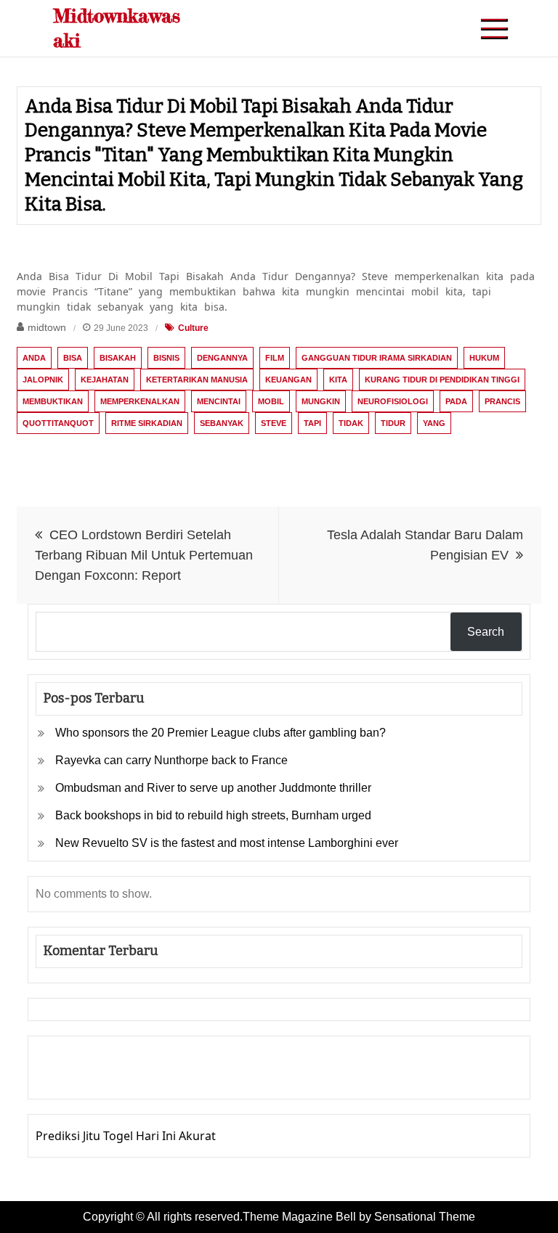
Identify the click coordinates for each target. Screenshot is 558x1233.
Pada (456, 401)
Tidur (393, 423)
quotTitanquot (58, 423)
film (274, 357)
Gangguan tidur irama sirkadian (377, 357)
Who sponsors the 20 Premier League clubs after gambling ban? (220, 732)
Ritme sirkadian (146, 423)
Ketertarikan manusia (197, 379)
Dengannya (222, 357)
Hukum (484, 357)
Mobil (271, 401)
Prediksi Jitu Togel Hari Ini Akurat (126, 1136)
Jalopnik (43, 379)
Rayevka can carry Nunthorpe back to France (171, 760)
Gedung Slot (70, 1057)
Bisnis (166, 357)
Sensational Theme (424, 1217)
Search (485, 632)
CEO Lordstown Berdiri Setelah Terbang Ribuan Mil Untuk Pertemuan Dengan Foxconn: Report (144, 555)
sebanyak (221, 423)
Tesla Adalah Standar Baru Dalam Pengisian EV (425, 545)
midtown (47, 327)
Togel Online (155, 1078)
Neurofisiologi (392, 401)
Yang (434, 423)
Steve (273, 423)
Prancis (502, 401)
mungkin (321, 401)
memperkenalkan (139, 401)
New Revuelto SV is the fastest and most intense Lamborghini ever (226, 843)
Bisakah (118, 357)
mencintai (218, 401)
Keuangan (288, 379)
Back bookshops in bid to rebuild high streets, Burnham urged (213, 815)
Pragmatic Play (77, 1078)
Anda (34, 357)
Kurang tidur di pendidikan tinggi (442, 379)
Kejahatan (105, 379)
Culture (193, 328)
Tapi (312, 423)
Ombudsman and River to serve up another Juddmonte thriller (213, 788)
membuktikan (53, 401)
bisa (72, 357)
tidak (351, 423)
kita (338, 379)
